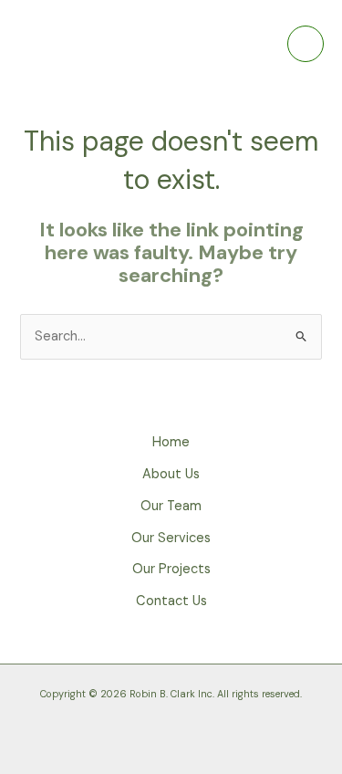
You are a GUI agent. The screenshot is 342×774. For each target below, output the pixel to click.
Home (171, 442)
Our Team (171, 506)
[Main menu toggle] (305, 44)
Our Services (171, 538)
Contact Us (171, 601)
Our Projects (171, 569)
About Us (171, 474)
